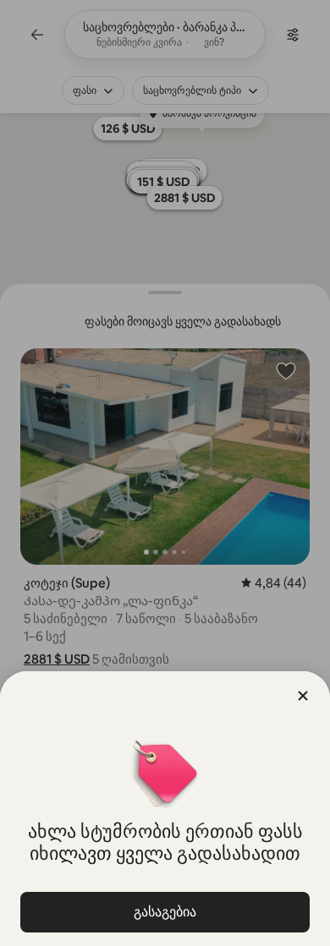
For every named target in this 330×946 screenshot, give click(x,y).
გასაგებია (165, 912)
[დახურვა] (303, 696)
